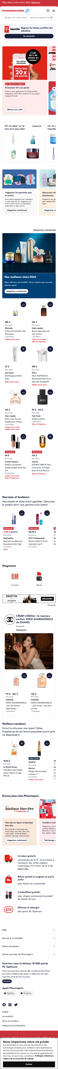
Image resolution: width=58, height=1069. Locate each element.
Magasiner (35, 2)
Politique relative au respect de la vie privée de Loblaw (28, 1057)
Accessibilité (7, 1016)
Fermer (29, 1064)
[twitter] (16, 1004)
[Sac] (48, 11)
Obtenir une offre (15, 109)
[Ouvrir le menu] (54, 11)
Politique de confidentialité (13, 1025)
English (5, 1012)
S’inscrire (7, 981)
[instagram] (10, 1004)
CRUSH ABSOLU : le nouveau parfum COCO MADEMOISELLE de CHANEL (34, 619)
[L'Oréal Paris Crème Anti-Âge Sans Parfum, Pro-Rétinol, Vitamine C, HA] (33, 153)
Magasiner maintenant (17, 210)
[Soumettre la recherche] (52, 18)
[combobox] (29, 17)
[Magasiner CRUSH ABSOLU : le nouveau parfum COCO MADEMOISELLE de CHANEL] (29, 651)
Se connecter (29, 36)
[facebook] (4, 1004)
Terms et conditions (10, 1021)
